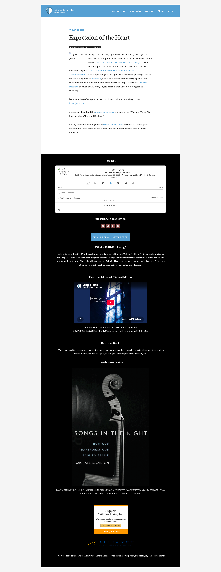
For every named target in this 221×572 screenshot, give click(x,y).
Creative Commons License (97, 555)
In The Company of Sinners (69, 198)
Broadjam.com (76, 103)
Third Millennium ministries (102, 70)
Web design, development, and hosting (128, 555)
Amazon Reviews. (115, 362)
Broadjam (96, 78)
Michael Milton (60, 10)
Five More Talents (156, 555)
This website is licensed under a (70, 555)
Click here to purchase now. (128, 493)
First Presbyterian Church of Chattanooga (119, 62)
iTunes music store (105, 111)
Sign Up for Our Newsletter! (110, 237)
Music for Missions (113, 124)
